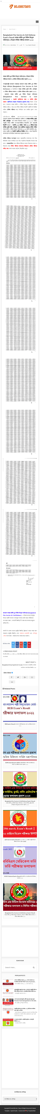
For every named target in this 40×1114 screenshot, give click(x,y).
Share (17, 646)
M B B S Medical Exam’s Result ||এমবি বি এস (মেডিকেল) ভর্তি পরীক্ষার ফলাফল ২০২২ (20, 877)
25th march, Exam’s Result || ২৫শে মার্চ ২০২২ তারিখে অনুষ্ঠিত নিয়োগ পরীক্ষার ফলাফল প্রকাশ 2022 (20, 840)
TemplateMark (31, 1111)
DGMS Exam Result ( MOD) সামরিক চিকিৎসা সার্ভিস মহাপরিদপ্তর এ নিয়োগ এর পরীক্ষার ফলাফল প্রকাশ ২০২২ (20, 763)
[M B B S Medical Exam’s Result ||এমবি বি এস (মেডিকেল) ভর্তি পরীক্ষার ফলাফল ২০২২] (20, 860)
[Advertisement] (20, 15)
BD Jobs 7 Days (17, 1108)
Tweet (13, 646)
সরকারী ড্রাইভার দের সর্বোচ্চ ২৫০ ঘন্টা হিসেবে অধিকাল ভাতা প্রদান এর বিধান (24, 1009)
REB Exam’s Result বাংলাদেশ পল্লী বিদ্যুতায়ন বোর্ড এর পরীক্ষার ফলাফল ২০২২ (20, 725)
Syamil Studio (14, 1111)
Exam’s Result (31, 45)
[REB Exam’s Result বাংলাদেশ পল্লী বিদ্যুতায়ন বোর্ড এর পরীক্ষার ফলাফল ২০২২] (20, 708)
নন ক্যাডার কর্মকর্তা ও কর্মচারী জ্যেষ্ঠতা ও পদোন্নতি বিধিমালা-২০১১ (24, 1020)
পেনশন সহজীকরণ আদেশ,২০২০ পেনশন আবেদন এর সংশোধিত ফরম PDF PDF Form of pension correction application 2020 (24, 981)
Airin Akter (7, 672)
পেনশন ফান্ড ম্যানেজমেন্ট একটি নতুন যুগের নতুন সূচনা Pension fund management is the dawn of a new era (25, 1000)
